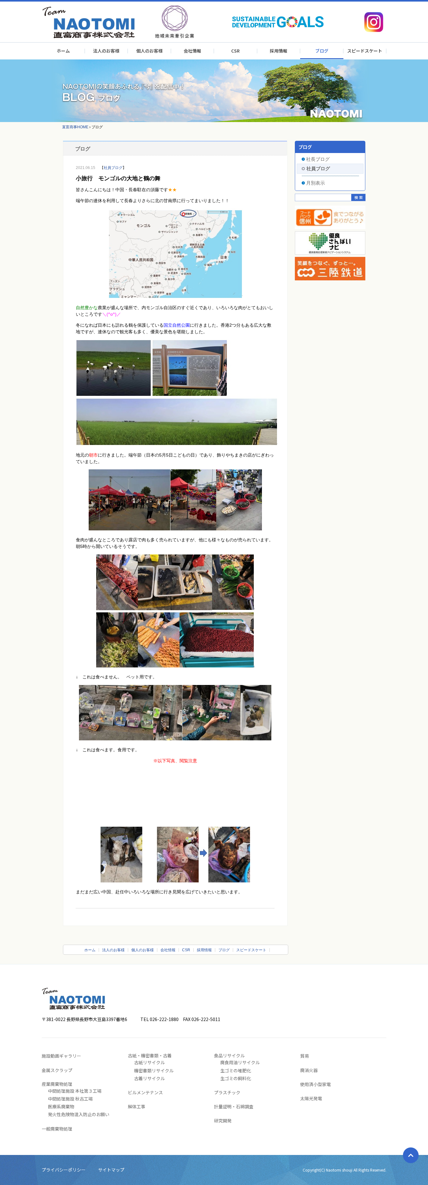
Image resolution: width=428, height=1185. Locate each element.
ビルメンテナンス (145, 1092)
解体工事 (136, 1106)
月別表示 (315, 183)
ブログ (321, 51)
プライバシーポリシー (64, 1170)
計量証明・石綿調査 (233, 1106)
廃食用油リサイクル (240, 1062)
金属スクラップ (57, 1070)
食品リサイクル (229, 1055)
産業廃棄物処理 (57, 1084)
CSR (235, 51)
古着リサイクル (149, 1078)
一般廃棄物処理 (57, 1129)
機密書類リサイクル (154, 1070)
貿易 (304, 1056)
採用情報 (278, 51)
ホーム (63, 51)
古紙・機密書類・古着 (150, 1055)
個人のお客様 (149, 51)
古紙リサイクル (149, 1062)
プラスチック (227, 1092)
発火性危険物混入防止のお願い (78, 1114)
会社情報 (192, 51)
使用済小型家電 (315, 1084)
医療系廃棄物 (61, 1106)
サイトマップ (111, 1170)
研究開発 (223, 1120)
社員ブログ (113, 168)
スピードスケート (364, 51)
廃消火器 (309, 1070)
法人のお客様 (106, 51)
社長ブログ (318, 159)
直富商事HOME (75, 127)
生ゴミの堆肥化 (235, 1070)
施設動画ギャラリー (61, 1056)
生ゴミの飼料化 (235, 1078)
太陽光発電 (311, 1098)
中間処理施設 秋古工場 (70, 1099)
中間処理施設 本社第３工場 (75, 1091)
